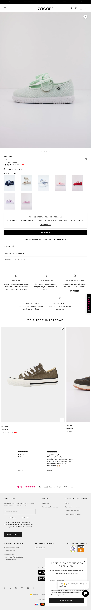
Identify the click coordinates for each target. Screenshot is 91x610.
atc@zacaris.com (10, 550)
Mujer (14, 518)
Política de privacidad (58, 595)
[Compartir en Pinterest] (21, 259)
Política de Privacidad (50, 507)
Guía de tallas (40, 548)
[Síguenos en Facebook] (5, 588)
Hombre (27, 518)
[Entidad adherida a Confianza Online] (77, 548)
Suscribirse (13, 534)
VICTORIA (8, 156)
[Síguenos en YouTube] (28, 588)
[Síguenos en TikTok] (33, 588)
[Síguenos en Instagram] (16, 588)
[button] (43, 476)
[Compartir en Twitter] (18, 259)
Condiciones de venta (72, 511)
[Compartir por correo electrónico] (24, 259)
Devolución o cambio (72, 507)
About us (45, 503)
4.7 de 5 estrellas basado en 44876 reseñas (56, 487)
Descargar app (45, 225)
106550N (4, 429)
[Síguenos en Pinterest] (22, 588)
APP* (65, 2)
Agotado (45, 233)
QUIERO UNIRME (66, 600)
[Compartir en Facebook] (15, 259)
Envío (67, 503)
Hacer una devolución (72, 514)
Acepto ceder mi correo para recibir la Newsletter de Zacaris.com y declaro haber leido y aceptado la (67, 592)
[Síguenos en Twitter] (10, 588)
